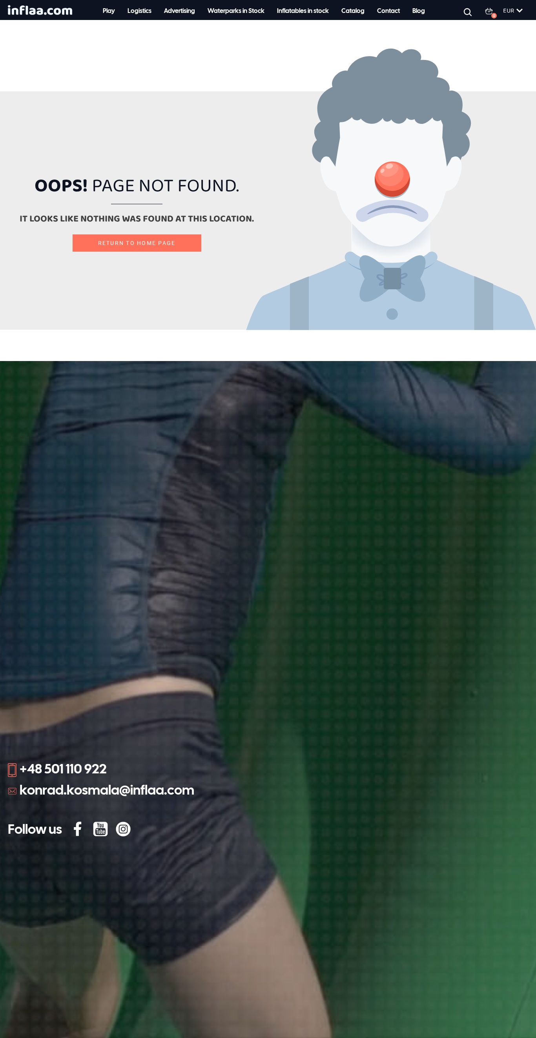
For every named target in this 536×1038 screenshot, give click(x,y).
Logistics (139, 11)
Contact (388, 11)
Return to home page (137, 243)
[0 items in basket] (493, 11)
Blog (418, 11)
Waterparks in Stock (236, 11)
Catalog (353, 11)
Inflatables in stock (303, 11)
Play (109, 11)
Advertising (179, 11)
